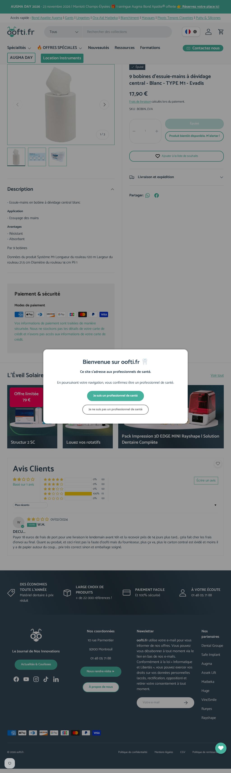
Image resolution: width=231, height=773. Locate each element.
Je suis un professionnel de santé (115, 395)
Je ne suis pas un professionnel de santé (115, 409)
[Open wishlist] (220, 748)
